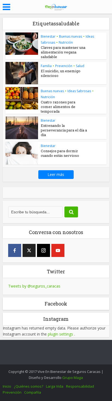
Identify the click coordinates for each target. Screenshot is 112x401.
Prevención (63, 66)
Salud (80, 66)
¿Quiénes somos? (28, 386)
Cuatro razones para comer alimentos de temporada (58, 107)
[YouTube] (57, 250)
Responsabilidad (80, 386)
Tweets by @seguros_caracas (34, 286)
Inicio (7, 386)
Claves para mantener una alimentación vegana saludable (63, 52)
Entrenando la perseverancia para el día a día (64, 130)
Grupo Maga (72, 377)
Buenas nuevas (70, 36)
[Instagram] (43, 250)
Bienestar (48, 36)
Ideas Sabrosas (79, 91)
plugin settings (61, 334)
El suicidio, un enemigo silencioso (60, 73)
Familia (46, 66)
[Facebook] (14, 250)
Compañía (32, 392)
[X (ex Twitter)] (29, 250)
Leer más (56, 174)
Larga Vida (54, 386)
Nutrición (66, 42)
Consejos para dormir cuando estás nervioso (60, 153)
